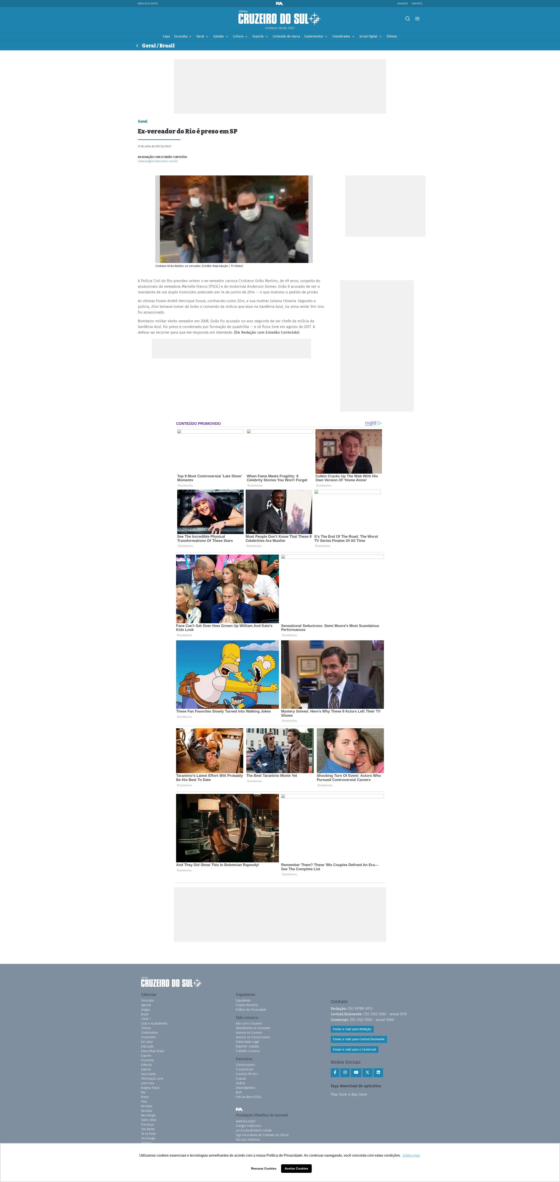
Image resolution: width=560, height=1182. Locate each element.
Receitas (146, 1106)
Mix (143, 1092)
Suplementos (313, 36)
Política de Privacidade (251, 1010)
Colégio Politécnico (248, 1126)
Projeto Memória (247, 1005)
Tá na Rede (148, 1134)
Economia (147, 1060)
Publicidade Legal (247, 1042)
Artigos (145, 1010)
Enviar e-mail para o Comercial (354, 1049)
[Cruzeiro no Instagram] (345, 1072)
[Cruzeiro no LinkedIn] (378, 1072)
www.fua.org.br (246, 1121)
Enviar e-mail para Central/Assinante (359, 1039)
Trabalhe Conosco (248, 1051)
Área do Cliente (148, 3)
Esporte (258, 36)
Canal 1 (145, 1019)
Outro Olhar (149, 1120)
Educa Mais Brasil (152, 1051)
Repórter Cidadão (247, 1046)
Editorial (146, 1065)
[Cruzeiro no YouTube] (356, 1072)
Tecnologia (148, 1138)
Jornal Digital (368, 36)
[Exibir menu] (417, 19)
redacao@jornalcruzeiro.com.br (158, 161)
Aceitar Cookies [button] (296, 1168)
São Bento (148, 1129)
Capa (166, 36)
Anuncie (402, 3)
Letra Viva (147, 1083)
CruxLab (241, 1078)
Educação (147, 1046)
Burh (239, 1092)
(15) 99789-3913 (360, 1008)
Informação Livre (152, 1078)
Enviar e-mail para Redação (352, 1029)
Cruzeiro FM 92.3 (247, 1074)
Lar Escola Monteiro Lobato (254, 1130)
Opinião (218, 36)
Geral (200, 36)
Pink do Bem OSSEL (249, 1097)
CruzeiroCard (244, 1069)
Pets (144, 1101)
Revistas (146, 1111)
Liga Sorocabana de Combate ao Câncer (262, 1135)
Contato (416, 3)
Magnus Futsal (150, 1088)
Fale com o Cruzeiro (249, 1023)
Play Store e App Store (349, 1094)
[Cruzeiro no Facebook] (335, 1072)
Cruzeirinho (148, 1037)
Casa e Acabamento (154, 1023)
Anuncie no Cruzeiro (249, 1033)
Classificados (341, 36)
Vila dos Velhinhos (248, 1140)
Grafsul (240, 1083)
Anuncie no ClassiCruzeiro (253, 1037)
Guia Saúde (148, 1074)
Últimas (392, 36)
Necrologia (148, 1115)
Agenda (146, 1005)
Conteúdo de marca (286, 36)
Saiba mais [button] (411, 1155)
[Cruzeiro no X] (367, 1072)
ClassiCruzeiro (245, 1065)
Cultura (238, 36)
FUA (239, 1109)
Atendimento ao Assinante (253, 1028)
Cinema (146, 1028)
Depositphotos (245, 1088)
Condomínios (149, 1033)
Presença (147, 1124)
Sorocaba (180, 36)
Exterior (146, 1069)
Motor (145, 1097)
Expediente (243, 1000)
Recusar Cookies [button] (263, 1168)
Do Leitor (147, 1042)
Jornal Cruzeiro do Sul (280, 18)
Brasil (145, 1014)
